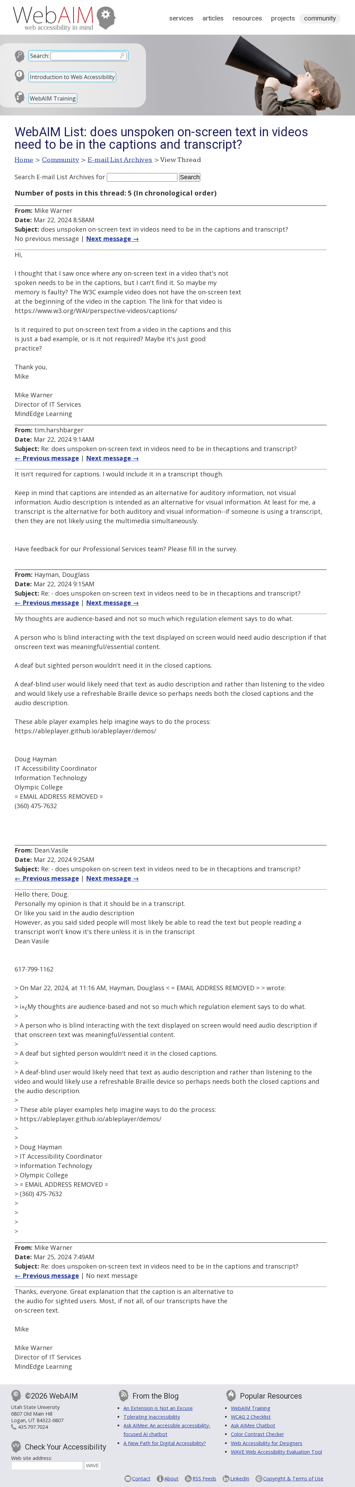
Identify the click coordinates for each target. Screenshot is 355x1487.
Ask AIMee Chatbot (253, 1425)
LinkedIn (239, 1478)
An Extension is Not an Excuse (158, 1408)
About (171, 1478)
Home (24, 160)
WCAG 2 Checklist (251, 1416)
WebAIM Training (53, 98)
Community (320, 18)
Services (181, 18)
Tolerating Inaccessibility (151, 1416)
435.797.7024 (33, 1427)
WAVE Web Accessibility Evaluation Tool (276, 1452)
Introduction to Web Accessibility (72, 77)
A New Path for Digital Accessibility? (164, 1443)
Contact (141, 1478)
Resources (247, 18)
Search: (39, 56)
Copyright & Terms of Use (293, 1478)
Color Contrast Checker (257, 1434)
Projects (283, 18)
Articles (213, 18)
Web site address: (31, 1458)
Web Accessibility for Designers (266, 1443)
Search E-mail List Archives (54, 177)
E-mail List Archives (120, 160)
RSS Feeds (204, 1478)
